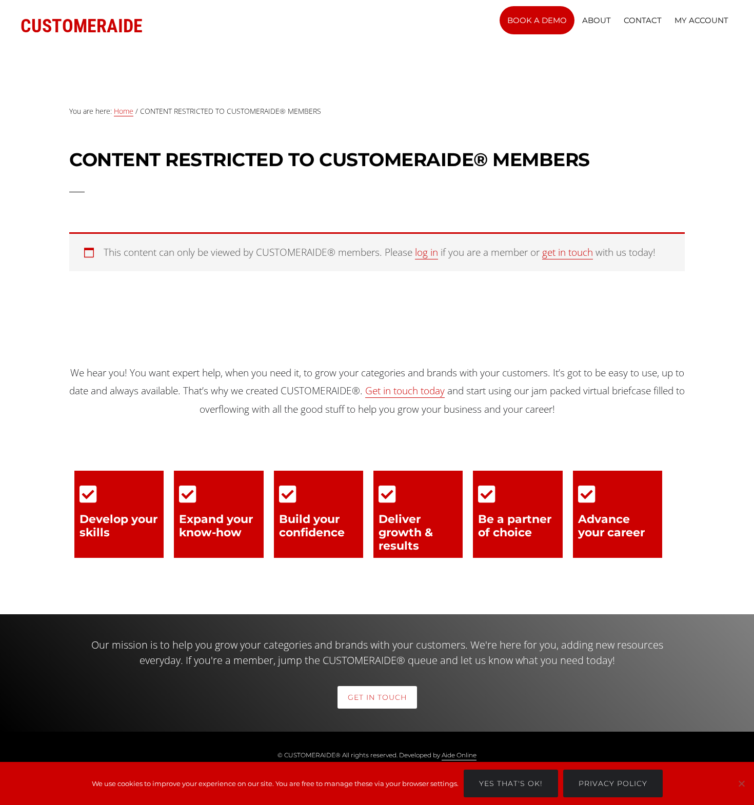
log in (426, 252)
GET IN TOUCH (377, 697)
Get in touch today (405, 390)
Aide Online (459, 755)
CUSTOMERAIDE (82, 26)
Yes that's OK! (511, 783)
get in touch (567, 252)
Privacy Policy (613, 783)
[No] (741, 783)
